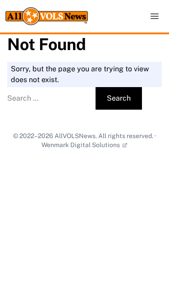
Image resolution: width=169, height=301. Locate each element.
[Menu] (155, 16)
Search (119, 98)
